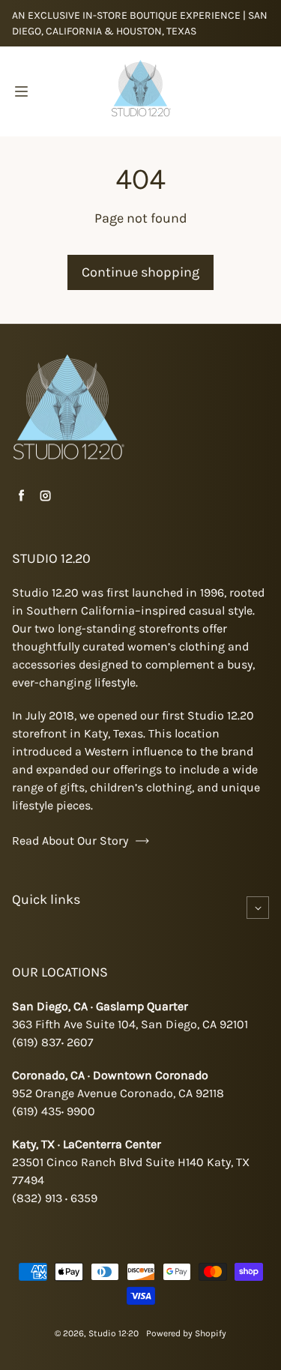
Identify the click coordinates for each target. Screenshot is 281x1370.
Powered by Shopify (186, 1333)
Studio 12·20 (113, 1333)
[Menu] (21, 91)
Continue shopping (140, 272)
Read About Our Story (70, 840)
